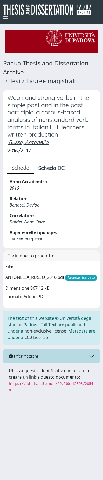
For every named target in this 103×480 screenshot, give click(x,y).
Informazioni (25, 356)
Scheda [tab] (21, 167)
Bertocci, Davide (24, 205)
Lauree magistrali (51, 81)
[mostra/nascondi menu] (5, 18)
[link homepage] (49, 9)
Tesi (15, 81)
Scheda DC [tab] (51, 168)
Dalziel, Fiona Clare (27, 222)
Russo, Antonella (28, 142)
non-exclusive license (45, 331)
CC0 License (36, 337)
